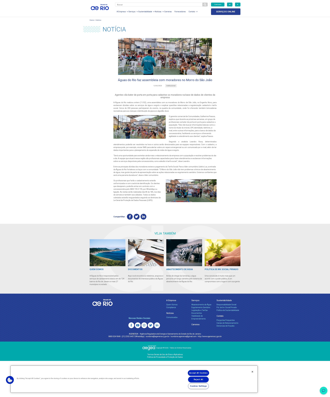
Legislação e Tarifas (199, 310)
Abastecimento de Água (201, 305)
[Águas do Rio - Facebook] (131, 325)
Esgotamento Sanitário (200, 307)
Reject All (198, 379)
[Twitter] (137, 217)
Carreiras (168, 12)
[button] (10, 380)
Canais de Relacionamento (227, 323)
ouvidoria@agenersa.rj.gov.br (157, 336)
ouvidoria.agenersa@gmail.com (184, 336)
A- (237, 4)
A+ (230, 4)
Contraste (217, 4)
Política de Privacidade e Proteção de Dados (165, 357)
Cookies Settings (198, 386)
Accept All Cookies (198, 373)
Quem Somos (172, 305)
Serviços (195, 300)
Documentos (196, 313)
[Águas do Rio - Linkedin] (157, 325)
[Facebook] (130, 217)
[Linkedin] (143, 217)
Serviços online (225, 11)
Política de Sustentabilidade (228, 310)
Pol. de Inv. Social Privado (227, 307)
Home (92, 20)
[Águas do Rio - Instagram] (144, 325)
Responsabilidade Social (226, 305)
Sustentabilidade (224, 300)
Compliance (171, 307)
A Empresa (171, 300)
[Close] (252, 372)
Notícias (98, 20)
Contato (220, 316)
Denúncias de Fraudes (225, 326)
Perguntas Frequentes (226, 320)
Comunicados (172, 317)
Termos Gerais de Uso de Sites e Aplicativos (165, 354)
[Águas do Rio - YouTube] (138, 325)
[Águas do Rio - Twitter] (151, 325)
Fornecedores (180, 12)
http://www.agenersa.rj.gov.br (210, 336)
